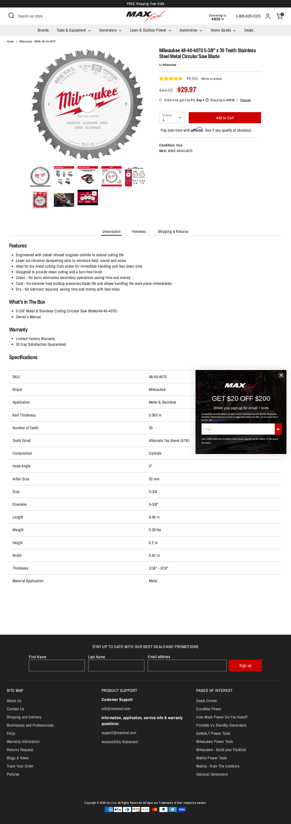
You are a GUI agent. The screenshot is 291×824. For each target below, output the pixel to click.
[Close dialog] (281, 375)
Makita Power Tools (211, 758)
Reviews (139, 231)
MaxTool (111, 803)
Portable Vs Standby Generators (221, 725)
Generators (108, 30)
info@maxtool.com (116, 708)
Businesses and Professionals (30, 725)
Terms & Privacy (219, 420)
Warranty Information (23, 741)
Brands (43, 30)
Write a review (211, 78)
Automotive (189, 30)
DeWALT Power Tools (213, 733)
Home (10, 41)
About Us (14, 700)
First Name (37, 657)
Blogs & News (18, 758)
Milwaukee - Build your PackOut (221, 749)
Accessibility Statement (120, 742)
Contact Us (15, 709)
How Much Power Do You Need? (222, 717)
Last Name (96, 657)
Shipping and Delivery (24, 717)
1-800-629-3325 (248, 16)
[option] (88, 106)
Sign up (245, 665)
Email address (159, 656)
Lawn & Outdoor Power (148, 30)
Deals (248, 30)
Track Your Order (20, 766)
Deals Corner (206, 700)
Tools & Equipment (72, 30)
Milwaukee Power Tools (214, 741)
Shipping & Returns (173, 231)
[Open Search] (11, 15)
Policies (13, 774)
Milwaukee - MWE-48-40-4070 (37, 41)
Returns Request (20, 749)
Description (111, 231)
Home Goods (221, 30)
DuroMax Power (208, 709)
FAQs (11, 733)
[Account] (267, 16)
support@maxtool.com (119, 732)
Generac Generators (212, 774)
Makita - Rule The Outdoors (217, 766)
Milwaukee (169, 65)
